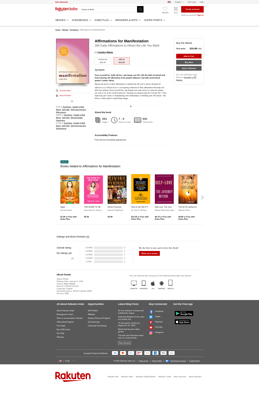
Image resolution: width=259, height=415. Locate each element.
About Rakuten (195, 377)
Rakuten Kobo (66, 9)
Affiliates (91, 314)
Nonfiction (67, 107)
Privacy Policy (157, 361)
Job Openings (94, 322)
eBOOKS (60, 20)
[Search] (140, 9)
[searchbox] (112, 9)
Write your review (149, 253)
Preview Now (65, 90)
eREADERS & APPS (126, 20)
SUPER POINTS (153, 20)
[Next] (202, 197)
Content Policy (194, 361)
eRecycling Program (65, 322)
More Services (180, 377)
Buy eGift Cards (63, 329)
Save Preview (65, 95)
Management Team (65, 314)
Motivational (61, 128)
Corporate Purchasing (97, 326)
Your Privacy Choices (178, 361)
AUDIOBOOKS (80, 20)
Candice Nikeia (105, 52)
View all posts (124, 343)
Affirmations (61, 112)
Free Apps (61, 326)
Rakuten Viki (113, 377)
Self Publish (93, 310)
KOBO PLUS (102, 20)
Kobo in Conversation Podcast (69, 318)
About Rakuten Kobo (65, 310)
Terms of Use (143, 361)
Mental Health (77, 118)
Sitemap (60, 337)
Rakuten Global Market (146, 377)
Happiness (60, 120)
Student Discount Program (99, 318)
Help (202, 2)
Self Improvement (78, 110)
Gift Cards (192, 2)
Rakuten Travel (164, 377)
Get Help (60, 333)
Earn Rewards (61, 2)
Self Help (66, 110)
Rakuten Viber (127, 377)
